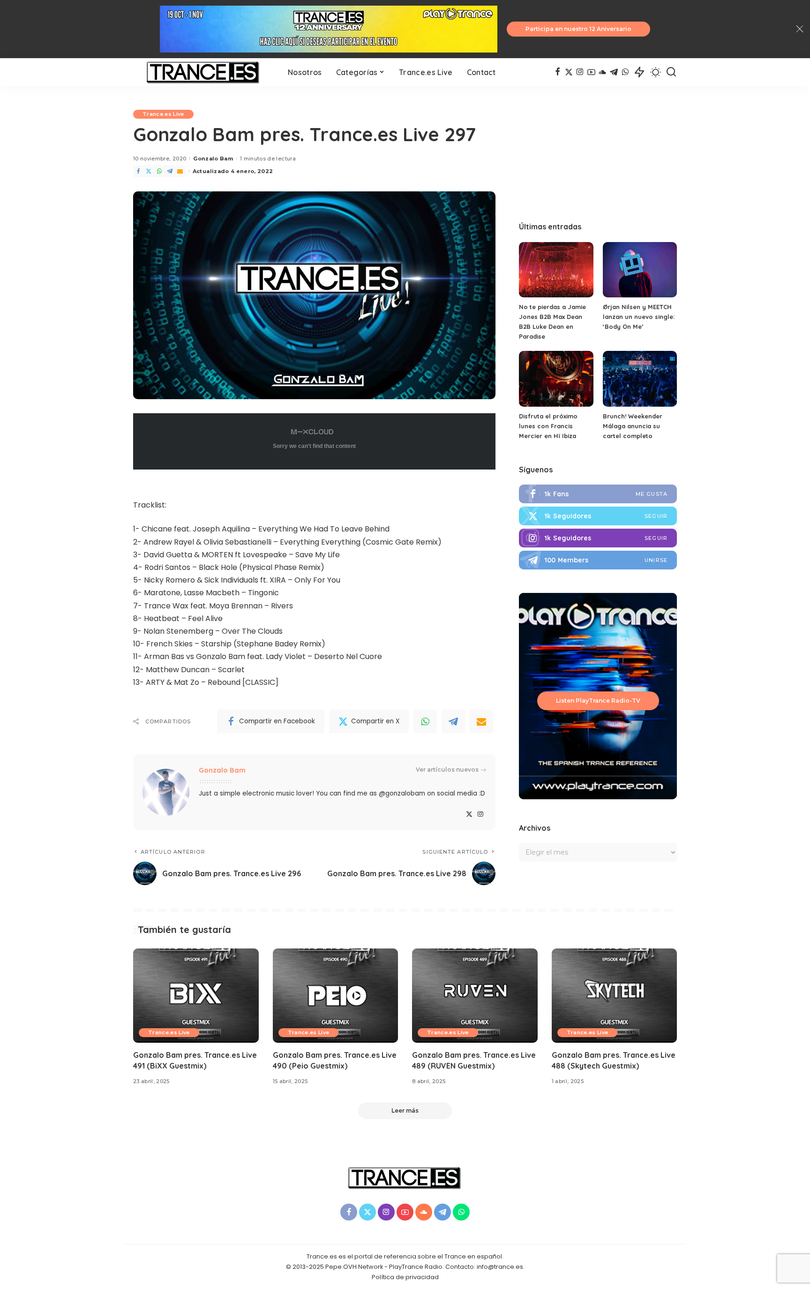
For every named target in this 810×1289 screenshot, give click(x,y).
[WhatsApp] (625, 72)
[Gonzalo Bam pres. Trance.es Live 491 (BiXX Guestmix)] (196, 995)
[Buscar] (671, 72)
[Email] (180, 171)
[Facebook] (558, 72)
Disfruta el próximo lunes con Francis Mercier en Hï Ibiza (548, 426)
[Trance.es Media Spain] (203, 72)
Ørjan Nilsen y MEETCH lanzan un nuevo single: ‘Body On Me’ (639, 316)
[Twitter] (569, 72)
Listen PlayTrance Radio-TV (598, 700)
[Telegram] (614, 72)
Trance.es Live (163, 114)
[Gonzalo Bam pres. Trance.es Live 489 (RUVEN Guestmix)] (475, 995)
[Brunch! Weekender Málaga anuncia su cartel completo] (640, 379)
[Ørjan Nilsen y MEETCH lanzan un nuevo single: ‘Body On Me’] (640, 270)
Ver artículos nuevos (447, 769)
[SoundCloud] (603, 72)
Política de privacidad (405, 1277)
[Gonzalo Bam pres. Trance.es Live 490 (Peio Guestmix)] (335, 995)
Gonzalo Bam (213, 158)
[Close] (799, 29)
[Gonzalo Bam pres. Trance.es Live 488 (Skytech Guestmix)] (614, 995)
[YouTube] (591, 72)
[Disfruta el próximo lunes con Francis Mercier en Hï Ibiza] (556, 379)
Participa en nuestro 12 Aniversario (578, 28)
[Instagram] (580, 72)
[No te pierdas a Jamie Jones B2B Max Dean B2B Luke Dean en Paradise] (556, 270)
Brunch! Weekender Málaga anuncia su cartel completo (632, 426)
